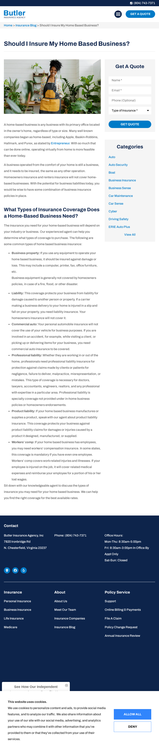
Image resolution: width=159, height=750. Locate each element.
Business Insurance (17, 609)
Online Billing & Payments (123, 609)
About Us (60, 601)
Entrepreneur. (60, 143)
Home (8, 25)
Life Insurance (14, 618)
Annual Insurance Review (122, 635)
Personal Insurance (17, 601)
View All (130, 234)
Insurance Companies (69, 618)
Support (110, 601)
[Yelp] (24, 570)
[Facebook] (15, 570)
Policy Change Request (121, 627)
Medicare (10, 627)
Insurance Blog (26, 25)
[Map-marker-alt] (7, 570)
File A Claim (113, 618)
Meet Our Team (65, 609)
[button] (118, 14)
